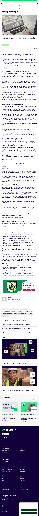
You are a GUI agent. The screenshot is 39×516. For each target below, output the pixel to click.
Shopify (21, 443)
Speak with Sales (22, 469)
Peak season (4, 414)
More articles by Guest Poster (13, 299)
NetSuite (21, 454)
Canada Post (4, 485)
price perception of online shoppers (22, 245)
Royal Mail (3, 482)
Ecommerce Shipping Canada (6, 473)
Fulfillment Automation (5, 443)
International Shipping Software (7, 469)
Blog (20, 473)
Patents (3, 505)
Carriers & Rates (24, 309)
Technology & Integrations (17, 311)
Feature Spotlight (28, 311)
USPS (2, 476)
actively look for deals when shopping (15, 89)
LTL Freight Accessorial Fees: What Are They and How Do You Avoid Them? (17, 390)
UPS (2, 478)
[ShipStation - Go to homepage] (9, 430)
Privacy (3, 507)
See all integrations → (23, 463)
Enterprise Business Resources (20, 313)
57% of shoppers (14, 86)
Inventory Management (5, 450)
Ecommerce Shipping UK (6, 471)
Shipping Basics (5, 45)
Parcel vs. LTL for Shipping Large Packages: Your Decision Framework (16, 328)
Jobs (20, 487)
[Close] (37, 504)
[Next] (36, 399)
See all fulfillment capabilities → (6, 463)
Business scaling (24, 414)
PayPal (21, 452)
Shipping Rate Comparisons (6, 446)
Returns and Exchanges (5, 459)
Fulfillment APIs (4, 455)
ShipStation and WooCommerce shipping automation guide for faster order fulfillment (28, 418)
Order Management (5, 452)
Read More (4, 420)
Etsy (20, 459)
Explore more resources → (24, 489)
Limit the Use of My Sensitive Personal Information (9, 510)
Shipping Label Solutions (5, 448)
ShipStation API (22, 476)
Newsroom (21, 485)
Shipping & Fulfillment (14, 309)
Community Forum (22, 482)
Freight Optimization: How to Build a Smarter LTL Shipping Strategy (16, 332)
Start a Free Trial (20, 2)
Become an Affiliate (23, 480)
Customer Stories (22, 471)
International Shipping (5, 457)
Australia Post (4, 487)
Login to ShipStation (19, 5)
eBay (20, 457)
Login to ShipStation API (19, 8)
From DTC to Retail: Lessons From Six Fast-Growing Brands (14, 320)
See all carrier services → (5, 489)
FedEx (3, 480)
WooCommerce (22, 450)
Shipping (30, 313)
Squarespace (22, 455)
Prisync (4, 54)
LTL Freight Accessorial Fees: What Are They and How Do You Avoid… (16, 324)
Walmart (21, 446)
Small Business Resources (7, 313)
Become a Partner (22, 478)
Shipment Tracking (5, 461)
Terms (2, 506)
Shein (20, 461)
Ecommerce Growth (6, 311)
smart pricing (28, 188)
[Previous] (32, 399)
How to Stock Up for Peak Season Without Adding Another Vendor (8, 418)
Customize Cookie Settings (5, 511)
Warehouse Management (6, 454)
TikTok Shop (21, 448)
